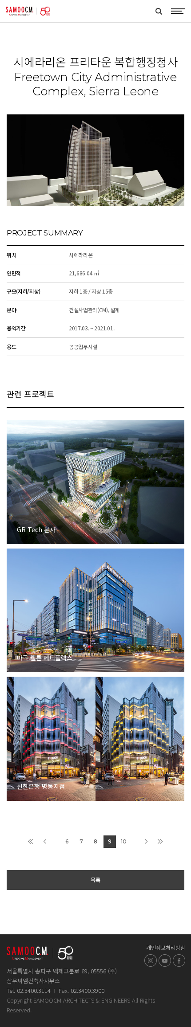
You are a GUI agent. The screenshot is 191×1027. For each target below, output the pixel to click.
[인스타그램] (150, 960)
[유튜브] (165, 960)
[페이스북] (179, 960)
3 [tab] (113, 200)
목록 (95, 879)
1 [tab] (77, 200)
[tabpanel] (95, 160)
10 (124, 841)
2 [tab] (95, 200)
